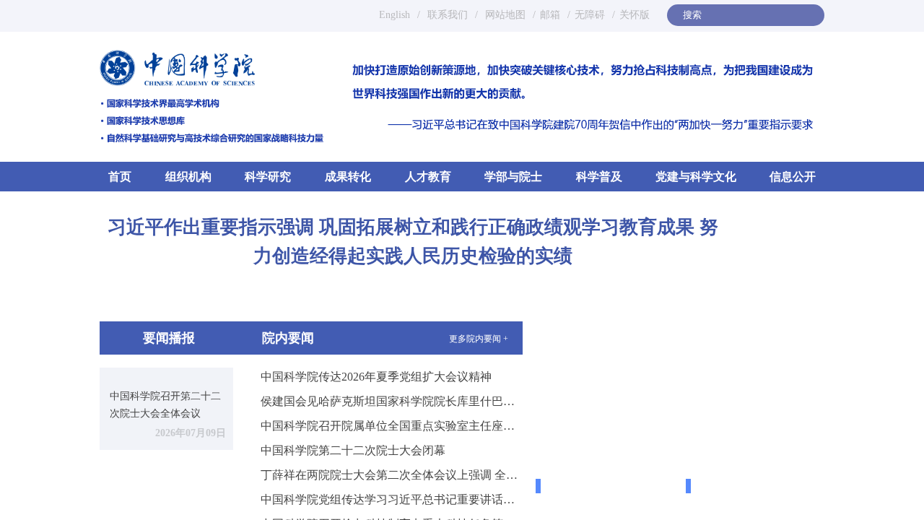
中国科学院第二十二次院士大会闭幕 (353, 450)
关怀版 (634, 14)
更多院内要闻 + (478, 339)
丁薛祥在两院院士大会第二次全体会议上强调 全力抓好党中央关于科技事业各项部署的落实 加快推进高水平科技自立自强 (392, 475)
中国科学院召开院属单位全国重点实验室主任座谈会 (392, 426)
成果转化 (348, 176)
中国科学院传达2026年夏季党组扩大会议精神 (376, 376)
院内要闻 (288, 338)
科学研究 (268, 176)
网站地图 (504, 14)
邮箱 (550, 14)
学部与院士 (513, 176)
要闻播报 (169, 338)
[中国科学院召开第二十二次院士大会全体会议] (166, 374)
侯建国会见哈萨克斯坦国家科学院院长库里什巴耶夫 (392, 401)
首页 (119, 176)
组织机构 (188, 176)
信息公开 (793, 176)
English (394, 14)
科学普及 (599, 176)
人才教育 (428, 176)
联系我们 (447, 14)
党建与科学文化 (695, 176)
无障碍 (590, 14)
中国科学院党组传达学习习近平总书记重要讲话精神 (392, 499)
